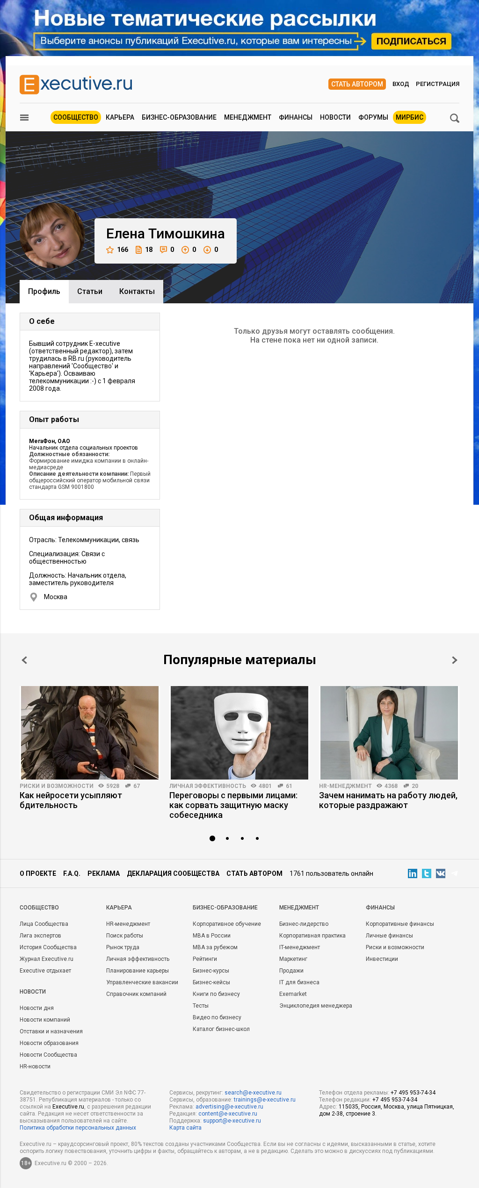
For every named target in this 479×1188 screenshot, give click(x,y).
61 (289, 786)
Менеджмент (247, 117)
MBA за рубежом (215, 947)
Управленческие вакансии (142, 982)
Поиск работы (124, 935)
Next (454, 660)
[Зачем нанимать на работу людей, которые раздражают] (389, 733)
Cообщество (39, 907)
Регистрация (437, 83)
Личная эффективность (207, 786)
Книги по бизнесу (216, 994)
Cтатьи (89, 291)
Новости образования (49, 1043)
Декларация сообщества (173, 873)
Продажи (291, 970)
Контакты (137, 291)
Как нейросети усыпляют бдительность (71, 800)
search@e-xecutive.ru (253, 1092)
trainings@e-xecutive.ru (265, 1099)
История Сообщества (48, 947)
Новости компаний (45, 1019)
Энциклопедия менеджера (315, 1005)
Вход (400, 83)
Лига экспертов (40, 935)
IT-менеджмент (299, 947)
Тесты (201, 1005)
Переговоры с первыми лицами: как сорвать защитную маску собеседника (233, 805)
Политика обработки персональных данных (78, 1127)
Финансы (295, 117)
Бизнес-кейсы (211, 982)
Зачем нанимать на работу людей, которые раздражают (388, 800)
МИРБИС (409, 117)
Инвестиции (382, 959)
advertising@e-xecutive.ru (229, 1106)
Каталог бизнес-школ (221, 1029)
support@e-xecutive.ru (232, 1120)
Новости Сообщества (48, 1055)
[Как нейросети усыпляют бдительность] (90, 733)
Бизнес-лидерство (303, 924)
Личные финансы (389, 935)
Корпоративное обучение (227, 924)
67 (136, 786)
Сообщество (75, 117)
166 (122, 249)
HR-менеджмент (345, 786)
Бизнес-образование (179, 117)
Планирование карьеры (137, 970)
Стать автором (357, 84)
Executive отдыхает (45, 970)
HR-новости (35, 1066)
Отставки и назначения (51, 1031)
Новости (335, 117)
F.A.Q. (71, 873)
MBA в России (212, 935)
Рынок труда (122, 947)
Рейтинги (205, 959)
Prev (24, 660)
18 (148, 249)
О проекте (38, 873)
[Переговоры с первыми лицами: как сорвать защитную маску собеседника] (239, 733)
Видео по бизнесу (217, 1017)
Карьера (120, 117)
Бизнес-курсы (211, 970)
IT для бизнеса (299, 982)
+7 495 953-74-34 (413, 1092)
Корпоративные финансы (400, 924)
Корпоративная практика (312, 935)
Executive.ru (68, 1106)
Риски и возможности (57, 786)
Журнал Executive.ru (46, 959)
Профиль (44, 291)
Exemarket (293, 994)
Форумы (373, 117)
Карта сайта (185, 1127)
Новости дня (37, 1008)
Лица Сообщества (44, 924)
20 (415, 786)
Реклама (103, 873)
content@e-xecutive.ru (227, 1113)
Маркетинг (293, 959)
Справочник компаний (136, 994)
